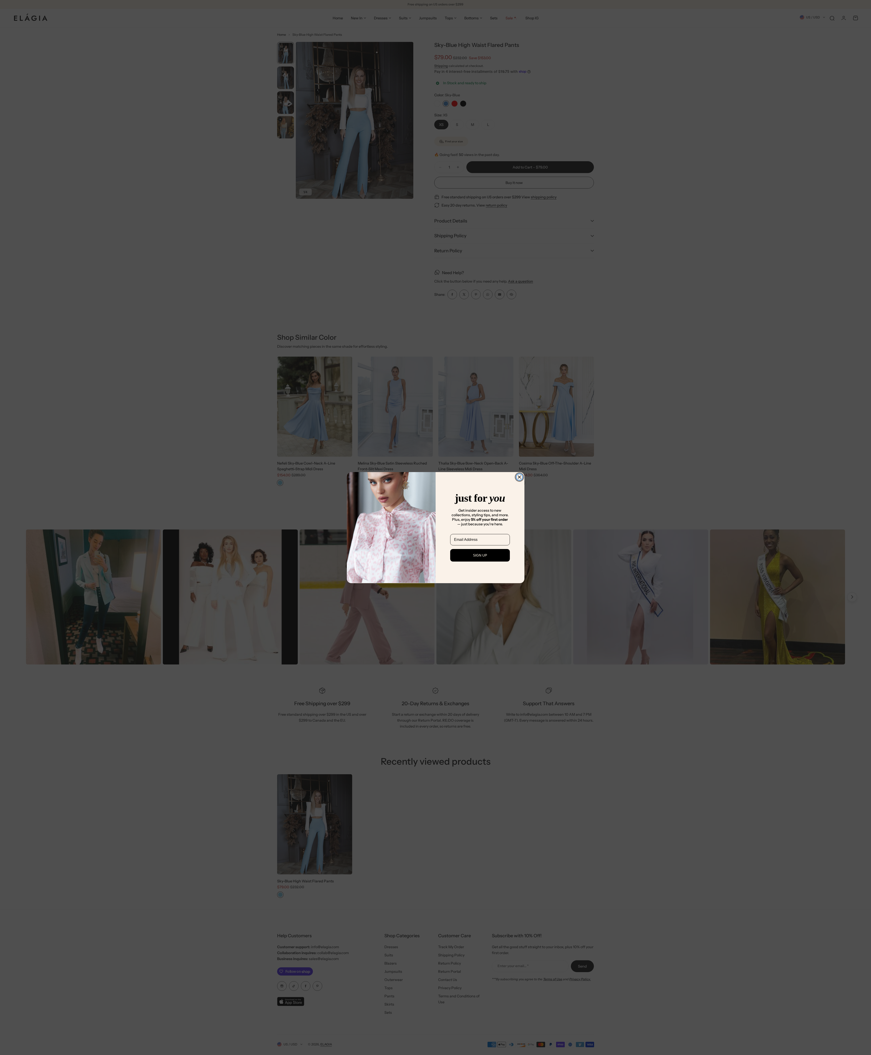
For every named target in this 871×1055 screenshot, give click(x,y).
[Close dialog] (519, 477)
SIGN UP (480, 555)
